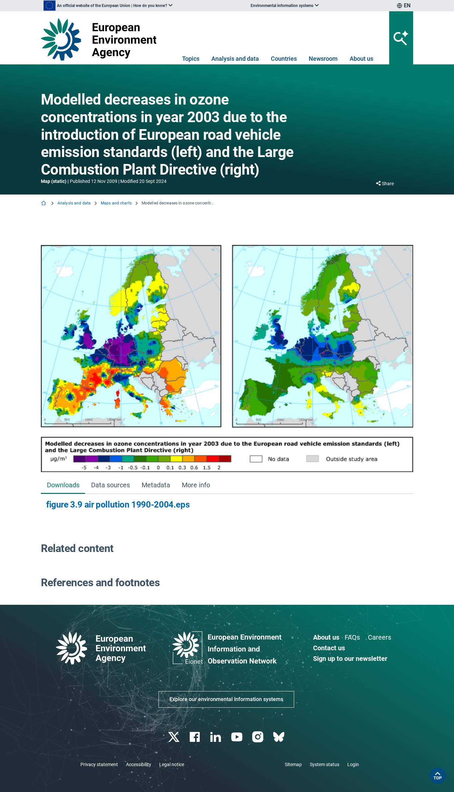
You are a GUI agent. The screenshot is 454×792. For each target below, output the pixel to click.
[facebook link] (195, 737)
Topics (190, 58)
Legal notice (171, 764)
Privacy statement (99, 764)
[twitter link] (174, 737)
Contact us (329, 648)
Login (353, 764)
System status (324, 764)
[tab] (63, 485)
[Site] (101, 39)
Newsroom (323, 58)
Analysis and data (235, 58)
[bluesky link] (279, 737)
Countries (284, 58)
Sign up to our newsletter (350, 659)
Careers (379, 637)
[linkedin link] (216, 737)
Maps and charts (116, 203)
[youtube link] (237, 737)
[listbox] (108, 5)
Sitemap (293, 764)
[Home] (44, 203)
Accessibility (138, 764)
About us (361, 58)
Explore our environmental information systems (226, 699)
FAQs (352, 637)
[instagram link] (258, 737)
